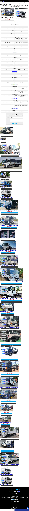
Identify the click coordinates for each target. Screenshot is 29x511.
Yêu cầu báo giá (3, 142)
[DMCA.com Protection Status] (14, 500)
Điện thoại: (7, 119)
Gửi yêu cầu (14, 123)
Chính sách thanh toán (14, 507)
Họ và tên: (7, 117)
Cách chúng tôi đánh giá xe (14, 508)
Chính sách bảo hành (14, 506)
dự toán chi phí (9, 212)
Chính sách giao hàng (14, 505)
